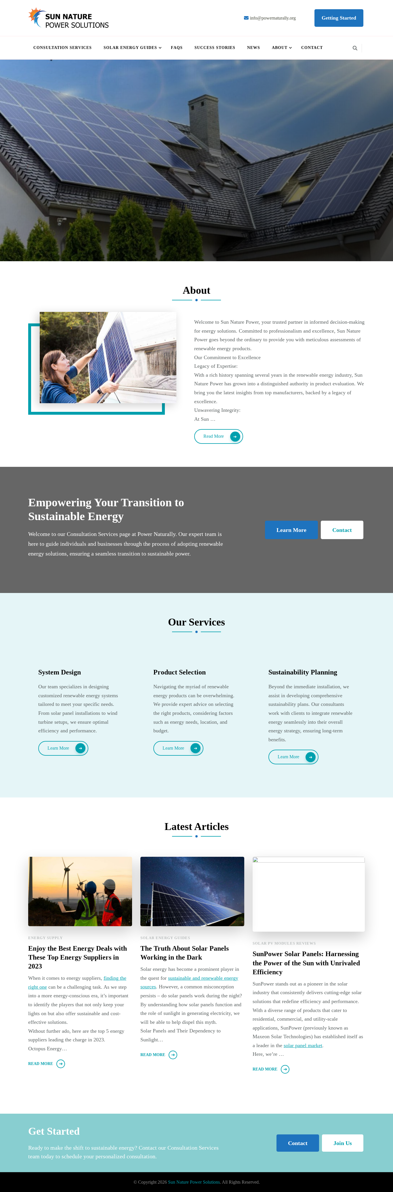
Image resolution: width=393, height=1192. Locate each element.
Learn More (291, 530)
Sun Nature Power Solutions (194, 1182)
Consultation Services (62, 48)
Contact (312, 48)
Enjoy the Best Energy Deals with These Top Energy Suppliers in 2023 (77, 957)
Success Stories (214, 48)
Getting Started (339, 18)
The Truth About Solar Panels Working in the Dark (184, 953)
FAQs (177, 48)
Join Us (342, 1143)
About (279, 48)
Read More (213, 436)
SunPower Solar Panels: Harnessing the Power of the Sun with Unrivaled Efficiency (306, 962)
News (253, 48)
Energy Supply (45, 938)
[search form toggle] (355, 48)
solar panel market (303, 1045)
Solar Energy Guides (130, 48)
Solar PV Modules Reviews (284, 943)
